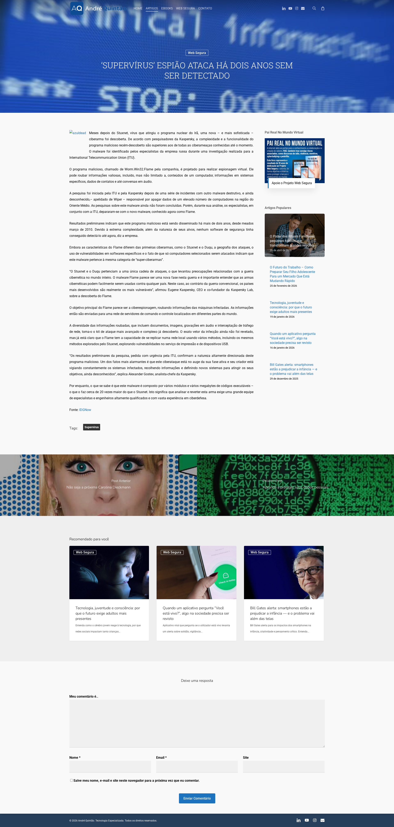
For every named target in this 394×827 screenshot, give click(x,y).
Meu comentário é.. (83, 696)
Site (246, 758)
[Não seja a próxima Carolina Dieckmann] (98, 485)
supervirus (92, 427)
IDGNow (85, 410)
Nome (74, 758)
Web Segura (197, 53)
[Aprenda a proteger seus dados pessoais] (295, 485)
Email (161, 758)
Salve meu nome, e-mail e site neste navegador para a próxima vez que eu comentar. (136, 781)
